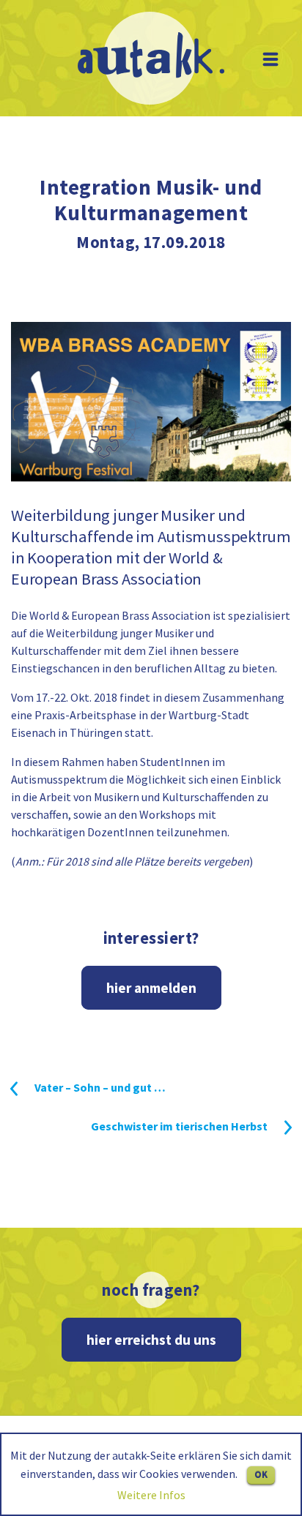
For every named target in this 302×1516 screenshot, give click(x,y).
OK (261, 1474)
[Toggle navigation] (270, 59)
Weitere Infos (151, 1494)
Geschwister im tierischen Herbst (179, 1126)
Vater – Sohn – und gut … (100, 1087)
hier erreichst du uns (151, 1339)
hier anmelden (151, 988)
